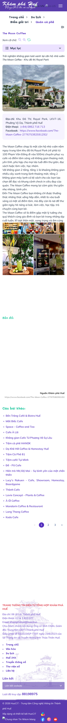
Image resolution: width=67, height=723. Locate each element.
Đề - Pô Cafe (13, 465)
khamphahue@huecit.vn (23, 622)
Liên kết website (13, 685)
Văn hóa (11, 649)
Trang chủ (16, 17)
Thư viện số (13, 666)
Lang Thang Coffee (17, 511)
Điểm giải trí (19, 22)
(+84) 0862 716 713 (32, 126)
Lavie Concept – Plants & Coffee (25, 495)
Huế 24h (11, 657)
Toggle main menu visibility (60, 5)
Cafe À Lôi (12, 432)
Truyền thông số (16, 662)
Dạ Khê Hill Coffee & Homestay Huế (27, 448)
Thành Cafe (13, 489)
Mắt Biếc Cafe (14, 421)
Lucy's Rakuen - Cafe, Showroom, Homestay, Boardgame (35, 482)
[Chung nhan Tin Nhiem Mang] (18, 718)
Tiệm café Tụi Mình (17, 459)
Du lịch (36, 17)
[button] (63, 27)
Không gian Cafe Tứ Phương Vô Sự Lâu (29, 437)
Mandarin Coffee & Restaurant (24, 506)
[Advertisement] (33, 561)
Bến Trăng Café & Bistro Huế (23, 415)
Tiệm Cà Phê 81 (15, 454)
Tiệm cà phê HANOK (18, 443)
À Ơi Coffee (13, 500)
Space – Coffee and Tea (20, 426)
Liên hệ (10, 670)
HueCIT (32, 713)
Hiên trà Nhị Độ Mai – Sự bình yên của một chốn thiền (35, 472)
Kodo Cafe (12, 517)
